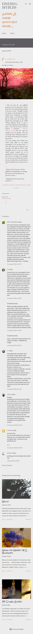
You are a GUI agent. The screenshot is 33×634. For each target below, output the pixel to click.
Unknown (10, 430)
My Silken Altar (12, 601)
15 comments (9, 619)
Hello (5, 501)
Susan (4, 33)
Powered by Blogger (18, 629)
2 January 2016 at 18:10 (14, 330)
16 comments (9, 570)
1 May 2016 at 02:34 (13, 461)
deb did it (10, 453)
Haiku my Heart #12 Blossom (14, 551)
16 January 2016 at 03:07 (14, 448)
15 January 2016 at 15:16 (14, 425)
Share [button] (27, 209)
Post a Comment (7, 465)
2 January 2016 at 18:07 (14, 298)
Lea (8, 269)
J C (8, 350)
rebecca (9, 394)
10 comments (9, 519)
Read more (28, 519)
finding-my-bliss (10, 5)
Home (12, 33)
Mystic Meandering (12, 222)
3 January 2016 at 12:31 (14, 389)
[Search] (26, 3)
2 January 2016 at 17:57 (14, 264)
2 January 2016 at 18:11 (14, 345)
